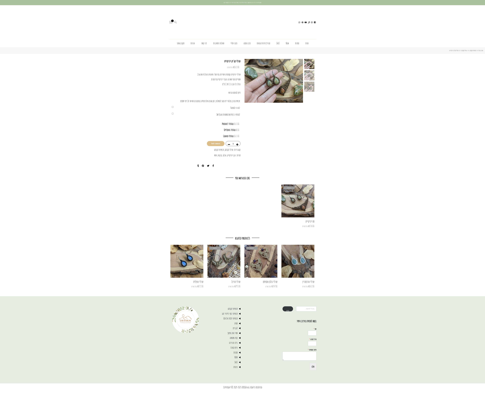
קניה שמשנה (234, 338)
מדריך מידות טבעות (263, 43)
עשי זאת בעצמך (232, 333)
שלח (313, 366)
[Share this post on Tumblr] (198, 165)
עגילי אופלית (198, 282)
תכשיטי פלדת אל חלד (230, 318)
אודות (193, 43)
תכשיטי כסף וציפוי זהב (230, 313)
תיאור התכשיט (312, 349)
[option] (274, 81)
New (287, 43)
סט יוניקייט (310, 221)
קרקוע (220, 155)
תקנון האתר (180, 43)
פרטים (236, 367)
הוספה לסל (215, 144)
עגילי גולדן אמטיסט (270, 282)
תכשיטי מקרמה (472, 50)
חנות (306, 43)
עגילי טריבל (235, 282)
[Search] (175, 22)
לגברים (235, 328)
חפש (287, 310)
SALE (278, 43)
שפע (215, 155)
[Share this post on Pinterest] (203, 165)
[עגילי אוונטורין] (297, 261)
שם (315, 329)
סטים (236, 323)
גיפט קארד (234, 347)
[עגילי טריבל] (223, 261)
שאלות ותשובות (218, 43)
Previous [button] (296, 80)
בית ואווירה (233, 342)
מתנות (297, 43)
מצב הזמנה (247, 43)
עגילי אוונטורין (308, 282)
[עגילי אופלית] (186, 261)
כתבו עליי (234, 43)
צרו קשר (204, 43)
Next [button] (248, 80)
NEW (236, 357)
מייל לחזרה (312, 339)
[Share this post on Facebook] (213, 165)
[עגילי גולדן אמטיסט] (260, 261)
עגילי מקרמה (464, 50)
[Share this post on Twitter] (208, 165)
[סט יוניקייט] (297, 200)
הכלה (224, 155)
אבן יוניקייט (231, 155)
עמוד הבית (480, 50)
